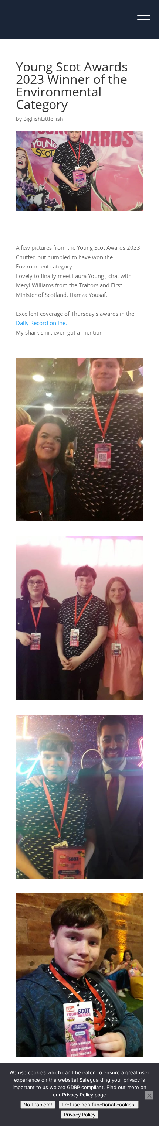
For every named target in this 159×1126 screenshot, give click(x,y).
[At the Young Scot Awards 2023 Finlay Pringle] (79, 700)
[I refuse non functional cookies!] (149, 1095)
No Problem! (37, 1105)
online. (41, 322)
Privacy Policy (79, 1115)
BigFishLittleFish (43, 118)
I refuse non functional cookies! (99, 1105)
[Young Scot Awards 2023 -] (79, 521)
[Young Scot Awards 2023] (79, 1057)
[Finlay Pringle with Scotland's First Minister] (79, 878)
